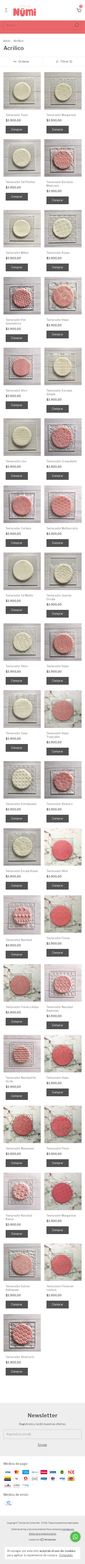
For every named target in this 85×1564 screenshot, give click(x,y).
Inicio (6, 41)
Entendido (66, 1555)
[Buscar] (76, 25)
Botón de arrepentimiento (42, 1533)
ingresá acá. (68, 1529)
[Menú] (6, 11)
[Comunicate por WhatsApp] (75, 1537)
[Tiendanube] (42, 1540)
